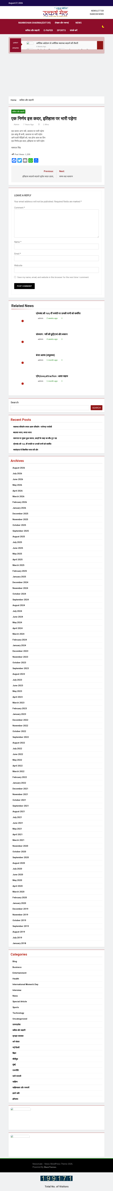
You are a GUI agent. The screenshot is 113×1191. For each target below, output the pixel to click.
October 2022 (19, 731)
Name (17, 242)
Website (18, 265)
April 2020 (18, 886)
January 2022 (19, 783)
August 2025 (19, 536)
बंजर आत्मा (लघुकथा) (45, 355)
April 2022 (18, 765)
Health (16, 978)
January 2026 (19, 508)
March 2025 (18, 565)
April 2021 (18, 834)
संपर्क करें (73, 30)
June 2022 (18, 754)
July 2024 (17, 611)
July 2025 (17, 542)
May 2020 (17, 880)
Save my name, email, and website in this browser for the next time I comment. (53, 277)
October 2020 (19, 851)
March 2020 (18, 891)
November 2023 (20, 657)
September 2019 (21, 926)
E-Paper (48, 30)
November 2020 (20, 846)
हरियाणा (15, 1099)
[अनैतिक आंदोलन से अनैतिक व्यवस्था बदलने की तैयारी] (30, 45)
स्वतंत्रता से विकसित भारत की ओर (25, 449)
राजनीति (16, 1070)
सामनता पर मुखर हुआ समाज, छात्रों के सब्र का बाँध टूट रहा (35, 438)
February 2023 (20, 708)
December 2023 (20, 651)
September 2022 (21, 737)
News (79, 22)
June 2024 (18, 617)
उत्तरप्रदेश (17, 1024)
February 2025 (20, 571)
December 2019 (20, 909)
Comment (19, 207)
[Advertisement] (56, 74)
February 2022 (20, 777)
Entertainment (19, 973)
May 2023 (17, 691)
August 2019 (19, 932)
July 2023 (17, 680)
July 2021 (17, 817)
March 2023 (18, 702)
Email (17, 253)
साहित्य (15, 1082)
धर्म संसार (16, 1041)
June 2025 (18, 548)
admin (16, 124)
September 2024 (21, 599)
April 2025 (18, 559)
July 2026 (17, 473)
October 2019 (19, 920)
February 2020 (20, 897)
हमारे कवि (16, 1093)
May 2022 (17, 760)
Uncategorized (20, 1019)
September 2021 (21, 806)
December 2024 (20, 582)
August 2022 (19, 743)
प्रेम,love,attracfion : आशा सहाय (52, 376)
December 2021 (20, 788)
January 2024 (19, 645)
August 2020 (19, 863)
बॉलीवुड (15, 1059)
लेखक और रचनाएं (62, 22)
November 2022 (20, 725)
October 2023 (19, 662)
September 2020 (21, 857)
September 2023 (21, 668)
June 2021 (18, 823)
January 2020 (19, 903)
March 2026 (18, 496)
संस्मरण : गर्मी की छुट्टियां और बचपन (52, 334)
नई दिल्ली (16, 1047)
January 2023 (19, 714)
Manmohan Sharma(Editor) (34, 22)
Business (17, 967)
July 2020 (17, 869)
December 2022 (20, 720)
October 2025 (19, 525)
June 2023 (18, 685)
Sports (61, 30)
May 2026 (17, 485)
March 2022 (18, 771)
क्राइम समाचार (18, 1036)
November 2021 (20, 794)
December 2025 (20, 513)
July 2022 (17, 748)
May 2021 (17, 829)
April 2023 (18, 697)
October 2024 (19, 594)
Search (15, 402)
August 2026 (19, 468)
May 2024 (17, 622)
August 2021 (19, 811)
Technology (18, 1013)
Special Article (20, 1001)
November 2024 (20, 588)
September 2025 (21, 531)
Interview (17, 990)
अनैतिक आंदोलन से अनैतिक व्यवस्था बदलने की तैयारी (57, 43)
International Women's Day (25, 984)
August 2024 (19, 605)
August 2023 (19, 674)
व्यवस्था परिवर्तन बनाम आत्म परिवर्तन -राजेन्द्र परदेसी (32, 427)
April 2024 (18, 628)
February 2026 (20, 502)
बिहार (14, 1053)
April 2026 (18, 491)
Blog (15, 961)
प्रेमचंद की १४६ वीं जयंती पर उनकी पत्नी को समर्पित (58, 313)
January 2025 (19, 576)
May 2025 (17, 553)
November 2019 (20, 914)
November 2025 (20, 519)
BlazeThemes (50, 1167)
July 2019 (17, 937)
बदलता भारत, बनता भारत (22, 432)
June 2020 (18, 874)
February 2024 (20, 640)
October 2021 (19, 800)
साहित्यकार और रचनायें (21, 1087)
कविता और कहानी (32, 30)
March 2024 (18, 634)
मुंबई (14, 1064)
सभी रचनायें (17, 1076)
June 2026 (18, 479)
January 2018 (19, 943)
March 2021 (18, 840)
